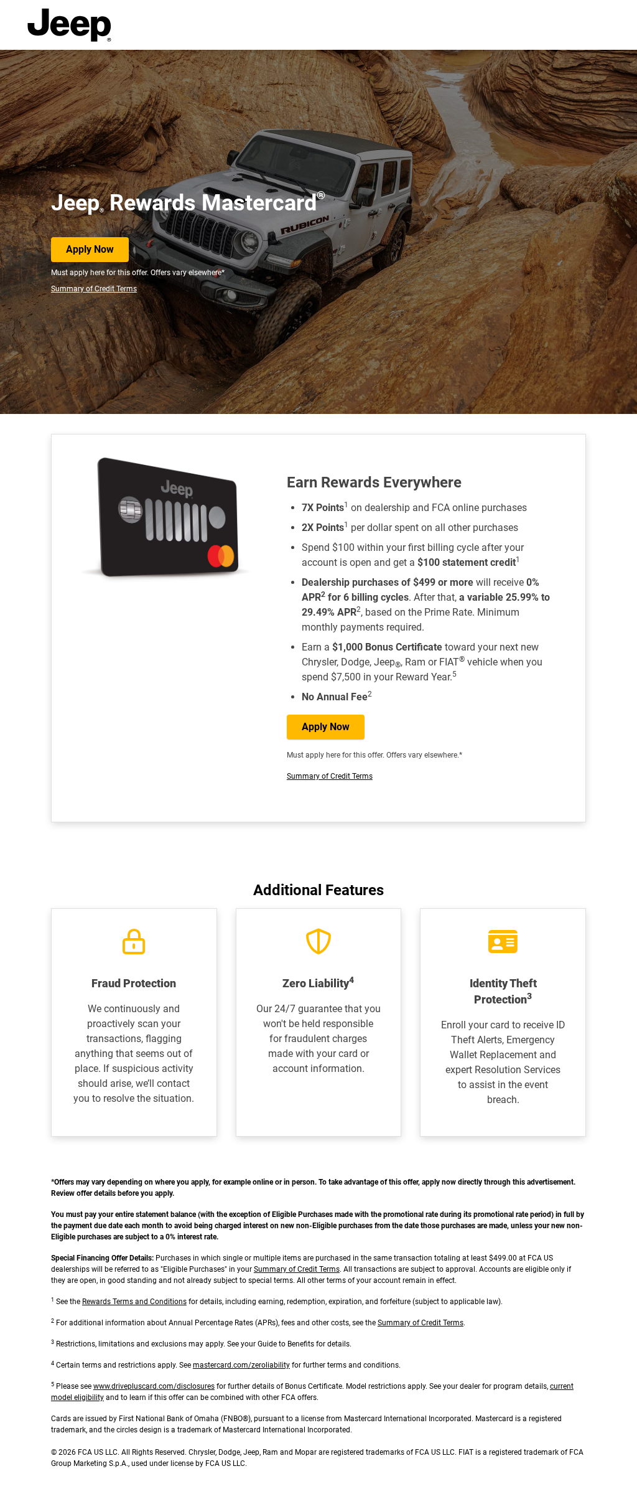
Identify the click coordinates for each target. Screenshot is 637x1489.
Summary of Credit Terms (94, 288)
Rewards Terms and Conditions (134, 1301)
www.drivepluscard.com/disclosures (154, 1386)
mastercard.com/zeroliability (241, 1365)
